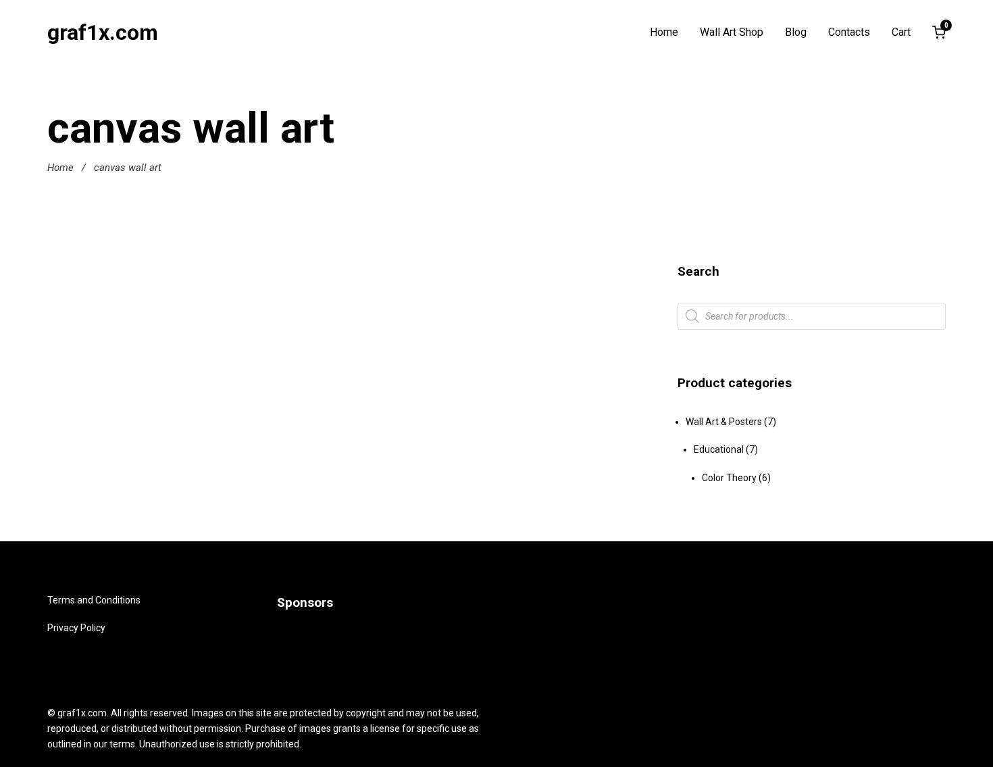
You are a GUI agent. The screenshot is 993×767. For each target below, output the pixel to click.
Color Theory (729, 477)
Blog (796, 32)
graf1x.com (102, 32)
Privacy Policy (76, 627)
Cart (901, 32)
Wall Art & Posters (724, 421)
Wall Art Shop (731, 32)
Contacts (849, 32)
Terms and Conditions (94, 600)
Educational (719, 449)
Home (664, 32)
